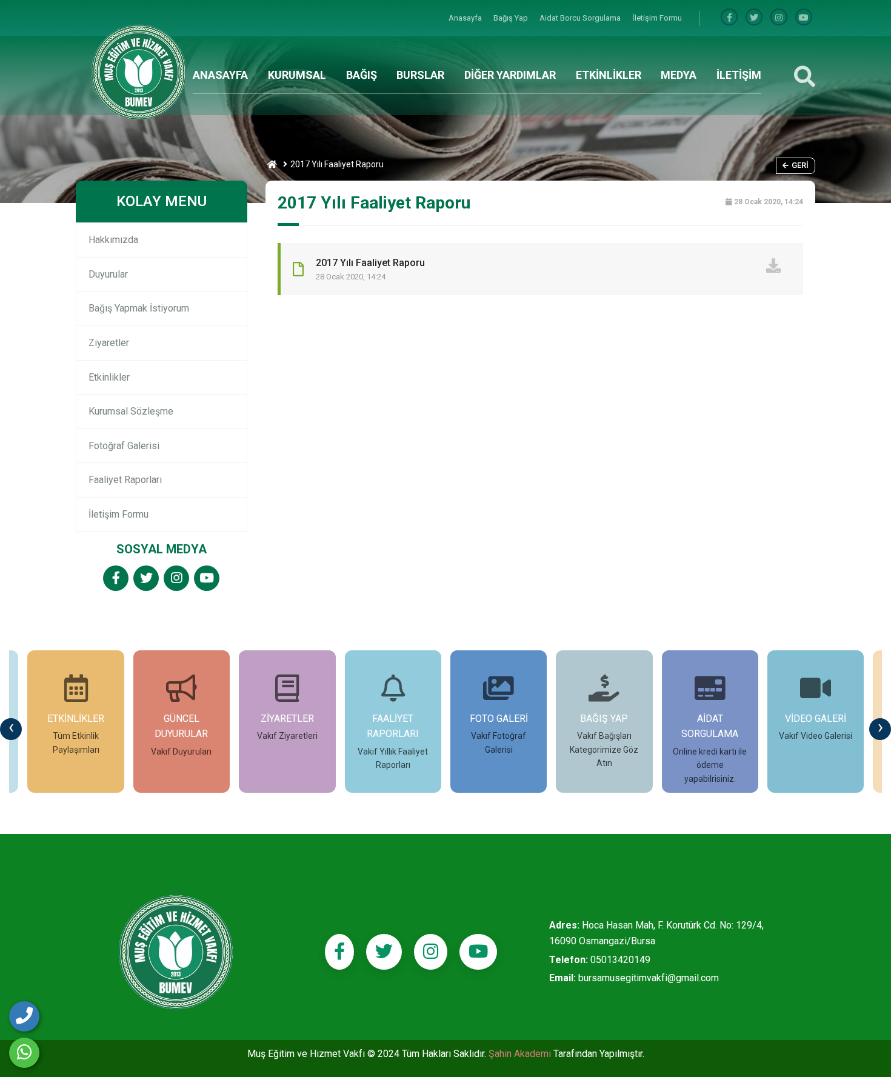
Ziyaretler (108, 342)
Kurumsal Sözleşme (130, 411)
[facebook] (729, 17)
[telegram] (754, 17)
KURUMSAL (297, 74)
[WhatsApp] (24, 1053)
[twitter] (146, 579)
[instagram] (778, 17)
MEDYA (678, 74)
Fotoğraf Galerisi (123, 446)
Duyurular (108, 274)
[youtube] (803, 17)
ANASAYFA (220, 74)
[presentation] (11, 729)
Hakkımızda (113, 239)
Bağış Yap (511, 17)
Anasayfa (466, 17)
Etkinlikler (109, 377)
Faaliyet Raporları (125, 479)
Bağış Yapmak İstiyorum (138, 308)
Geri (800, 165)
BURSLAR (420, 74)
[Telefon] (24, 1016)
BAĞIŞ (361, 74)
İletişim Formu (657, 17)
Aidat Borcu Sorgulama (580, 17)
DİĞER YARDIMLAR (510, 74)
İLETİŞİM (738, 74)
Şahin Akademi (521, 1053)
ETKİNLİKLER (608, 74)
